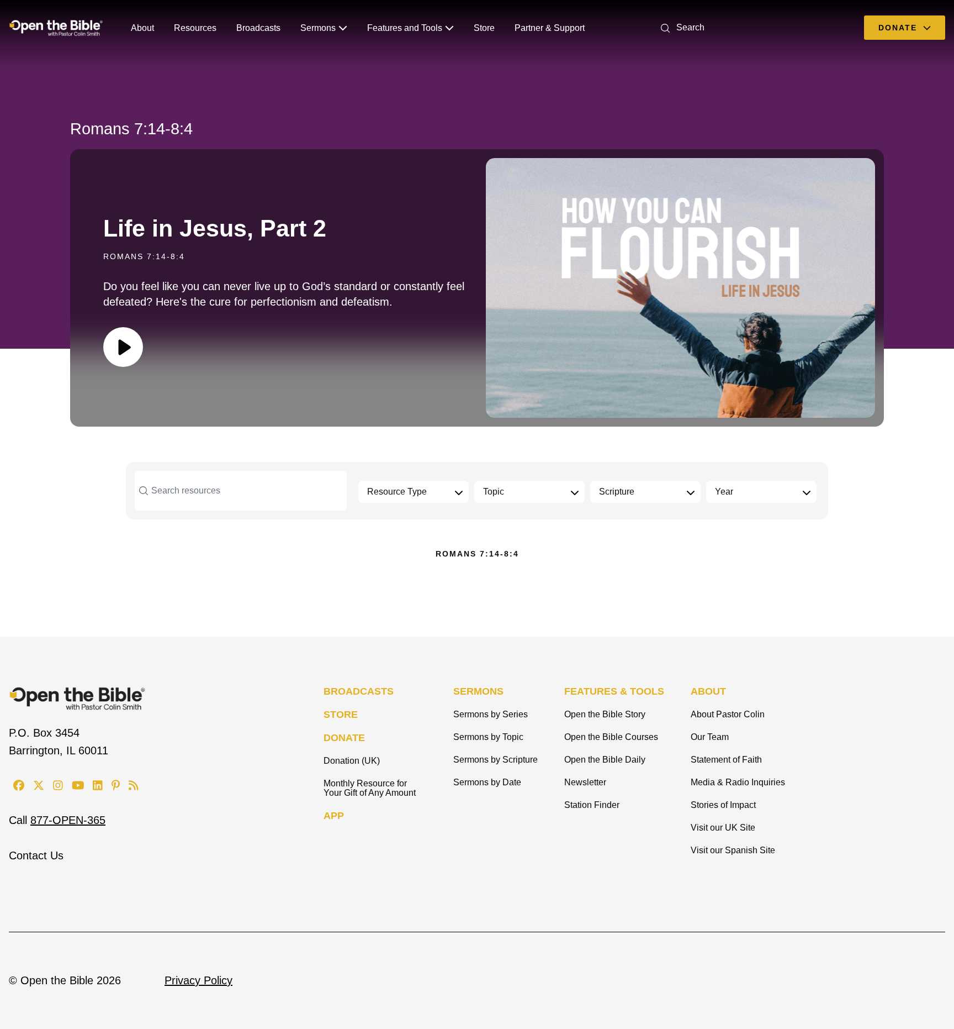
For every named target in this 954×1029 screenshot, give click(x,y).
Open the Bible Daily (604, 759)
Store (484, 28)
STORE (341, 715)
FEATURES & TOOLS (614, 691)
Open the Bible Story (604, 714)
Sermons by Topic (488, 737)
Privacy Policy (198, 980)
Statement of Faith (726, 759)
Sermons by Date (487, 782)
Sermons (318, 28)
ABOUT (708, 691)
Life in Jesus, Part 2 (214, 228)
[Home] (56, 27)
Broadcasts (258, 28)
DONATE (344, 738)
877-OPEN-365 (67, 820)
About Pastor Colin (728, 714)
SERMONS (478, 691)
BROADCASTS (359, 691)
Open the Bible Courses (611, 737)
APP (334, 816)
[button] (680, 27)
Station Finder (591, 805)
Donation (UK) (352, 760)
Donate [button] (899, 27)
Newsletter (585, 782)
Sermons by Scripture (495, 759)
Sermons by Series (490, 714)
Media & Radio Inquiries (738, 782)
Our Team (710, 737)
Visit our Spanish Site (733, 850)
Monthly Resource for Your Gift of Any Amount (370, 788)
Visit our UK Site (723, 827)
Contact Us (36, 855)
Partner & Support (550, 28)
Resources (195, 28)
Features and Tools (404, 28)
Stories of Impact (723, 805)
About (142, 28)
